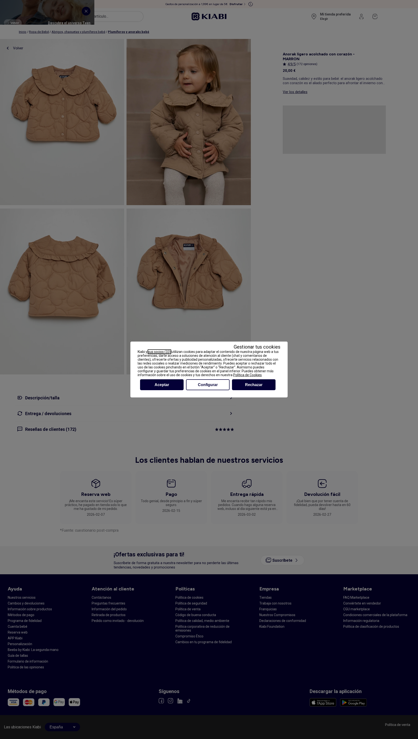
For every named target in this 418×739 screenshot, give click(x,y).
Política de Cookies (247, 375)
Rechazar (253, 385)
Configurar (208, 385)
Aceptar (162, 385)
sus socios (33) (159, 352)
